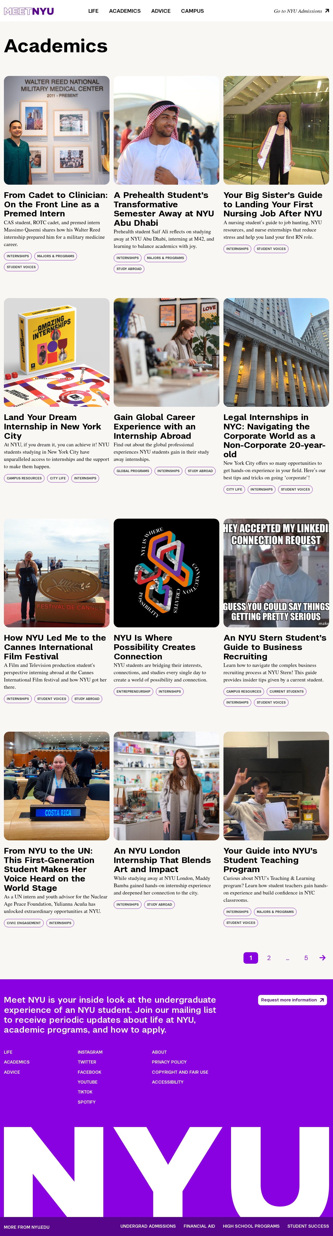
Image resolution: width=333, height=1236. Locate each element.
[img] (57, 130)
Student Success (308, 1226)
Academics (125, 11)
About (159, 1052)
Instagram (90, 1052)
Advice (161, 11)
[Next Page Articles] (323, 957)
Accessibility (168, 1082)
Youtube (88, 1082)
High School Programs (251, 1226)
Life (93, 11)
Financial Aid (199, 1226)
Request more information (289, 1000)
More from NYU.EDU (26, 1227)
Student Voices (21, 267)
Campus (192, 11)
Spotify (87, 1102)
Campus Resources (24, 478)
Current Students (287, 692)
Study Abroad (129, 269)
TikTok (85, 1092)
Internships (18, 256)
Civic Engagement (24, 923)
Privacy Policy (169, 1062)
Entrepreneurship (133, 692)
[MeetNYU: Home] (29, 10)
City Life (58, 478)
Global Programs (133, 471)
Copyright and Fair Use (180, 1072)
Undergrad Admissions (148, 1226)
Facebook (89, 1072)
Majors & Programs (55, 256)
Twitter (87, 1062)
